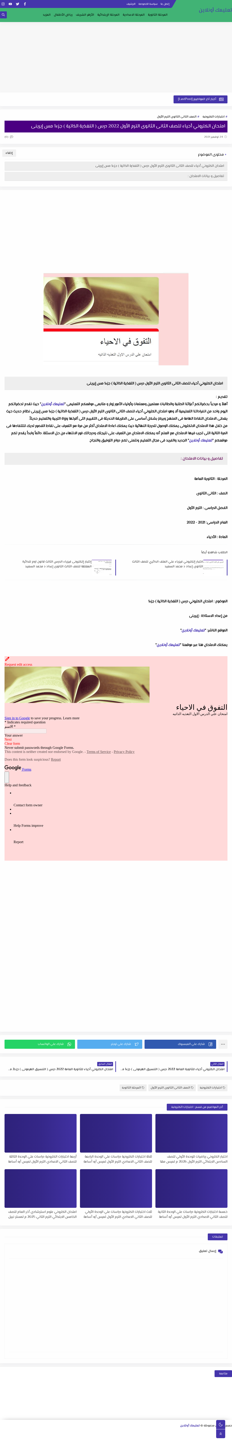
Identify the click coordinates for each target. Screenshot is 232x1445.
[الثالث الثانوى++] (171, 1433)
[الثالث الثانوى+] (178, 1433)
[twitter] (17, 4)
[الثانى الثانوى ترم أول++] (193, 1433)
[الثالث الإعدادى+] (113, 1433)
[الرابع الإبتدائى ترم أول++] (11, 1433)
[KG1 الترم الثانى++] (141, 1440)
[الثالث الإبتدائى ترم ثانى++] (26, 1433)
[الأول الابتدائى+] (84, 1433)
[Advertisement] (116, 57)
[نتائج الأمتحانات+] (62, 1440)
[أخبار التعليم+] (105, 1440)
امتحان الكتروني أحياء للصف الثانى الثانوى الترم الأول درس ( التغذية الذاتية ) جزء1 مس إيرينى (159, 166)
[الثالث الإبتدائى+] (40, 1433)
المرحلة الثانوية (157, 14)
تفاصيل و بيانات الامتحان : (206, 176)
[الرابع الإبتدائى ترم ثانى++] (4, 1433)
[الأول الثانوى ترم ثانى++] (207, 1433)
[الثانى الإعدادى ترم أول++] (127, 1433)
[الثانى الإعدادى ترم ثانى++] (120, 1433)
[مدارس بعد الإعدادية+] (69, 1440)
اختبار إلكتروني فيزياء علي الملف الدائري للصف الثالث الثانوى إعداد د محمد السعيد (167, 564)
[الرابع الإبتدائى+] (19, 1433)
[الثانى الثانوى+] (200, 1433)
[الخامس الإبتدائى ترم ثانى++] (214, 1440)
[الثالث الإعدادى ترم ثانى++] (98, 1433)
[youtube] (10, 4)
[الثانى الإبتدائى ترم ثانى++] (48, 1433)
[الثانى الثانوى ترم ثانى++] (185, 1433)
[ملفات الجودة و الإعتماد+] (91, 1440)
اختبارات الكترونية (214, 117)
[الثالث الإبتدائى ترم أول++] (33, 1433)
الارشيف (130, 4)
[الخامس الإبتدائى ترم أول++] (221, 1440)
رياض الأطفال (63, 14)
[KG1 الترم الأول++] (149, 1440)
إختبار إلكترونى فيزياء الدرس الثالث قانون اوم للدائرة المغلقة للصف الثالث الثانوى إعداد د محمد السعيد (57, 564)
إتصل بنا (165, 4)
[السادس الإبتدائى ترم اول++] (199, 1440)
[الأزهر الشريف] (185, 1440)
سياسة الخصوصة (148, 4)
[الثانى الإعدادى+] (135, 1433)
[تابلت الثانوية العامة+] (98, 1440)
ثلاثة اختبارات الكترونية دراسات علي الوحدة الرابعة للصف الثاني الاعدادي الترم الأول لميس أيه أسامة (118, 1159)
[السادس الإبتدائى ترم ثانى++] (192, 1440)
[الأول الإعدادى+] (156, 1433)
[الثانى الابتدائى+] (62, 1433)
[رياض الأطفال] (163, 1440)
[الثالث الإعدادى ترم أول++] (106, 1433)
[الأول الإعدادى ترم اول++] (149, 1433)
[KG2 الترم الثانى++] (120, 1440)
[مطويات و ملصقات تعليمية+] (83, 1440)
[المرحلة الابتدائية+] (170, 1440)
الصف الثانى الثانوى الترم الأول (176, 117)
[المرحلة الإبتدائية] (91, 1433)
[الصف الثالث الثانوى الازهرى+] (178, 1440)
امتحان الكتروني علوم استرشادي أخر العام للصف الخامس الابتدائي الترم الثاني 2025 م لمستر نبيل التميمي (42, 1214)
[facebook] (25, 4)
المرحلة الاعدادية (134, 14)
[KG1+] (156, 1440)
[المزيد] (112, 1440)
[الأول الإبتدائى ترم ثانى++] (69, 1433)
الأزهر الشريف (85, 14)
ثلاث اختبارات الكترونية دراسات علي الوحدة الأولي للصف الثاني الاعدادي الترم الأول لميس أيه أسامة (118, 1214)
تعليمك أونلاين (215, 10)
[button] (180, 1044)
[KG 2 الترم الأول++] (127, 1440)
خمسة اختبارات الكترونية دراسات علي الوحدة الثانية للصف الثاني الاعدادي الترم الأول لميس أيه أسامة (192, 1214)
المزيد (47, 14)
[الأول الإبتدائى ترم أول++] (77, 1433)
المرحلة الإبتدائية (108, 14)
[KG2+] (134, 1440)
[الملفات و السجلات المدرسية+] (76, 1440)
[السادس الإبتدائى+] (207, 1440)
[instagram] (3, 4)
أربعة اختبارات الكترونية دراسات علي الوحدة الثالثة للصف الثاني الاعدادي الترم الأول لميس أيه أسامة (42, 1159)
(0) (7, 137)
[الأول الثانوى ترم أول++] (214, 1433)
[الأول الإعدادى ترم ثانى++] (142, 1433)
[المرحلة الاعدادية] (164, 1433)
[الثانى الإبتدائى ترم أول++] (55, 1433)
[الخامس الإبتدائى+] (228, 1440)
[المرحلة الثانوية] (229, 1433)
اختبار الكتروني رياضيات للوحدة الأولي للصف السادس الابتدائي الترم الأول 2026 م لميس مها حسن (193, 1159)
